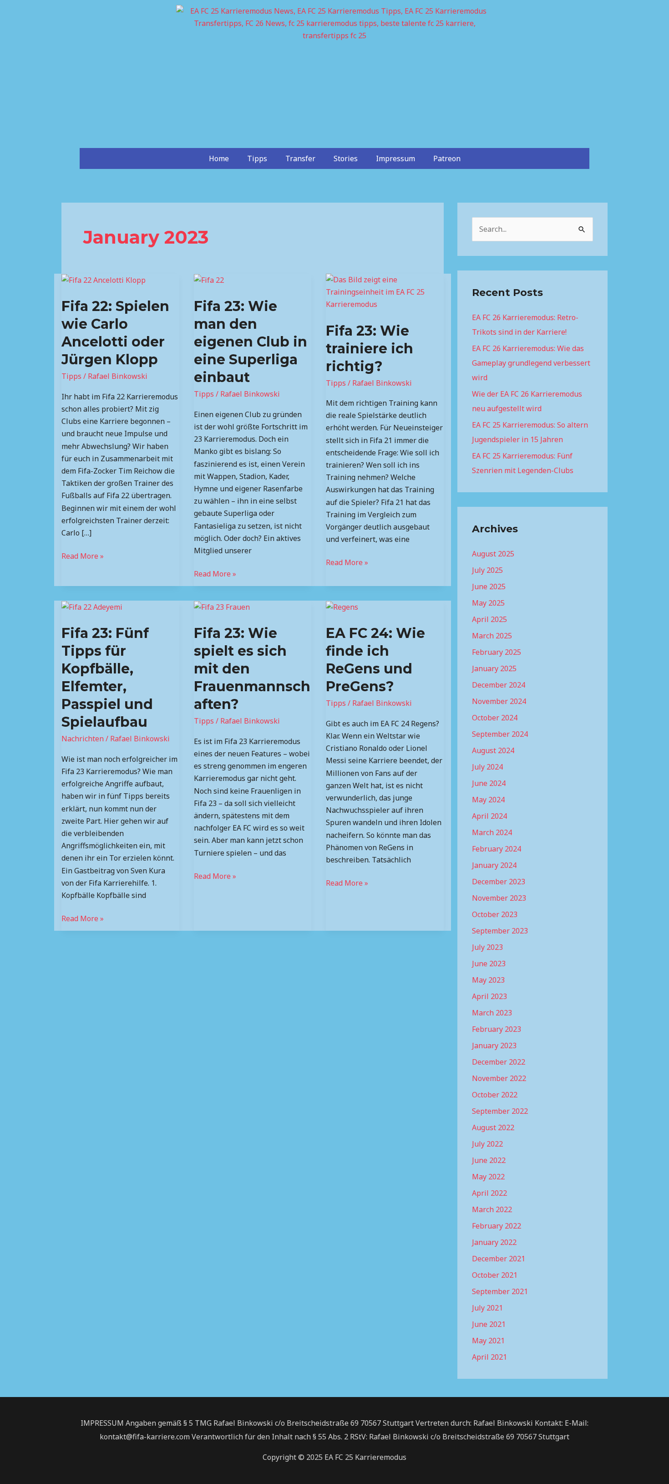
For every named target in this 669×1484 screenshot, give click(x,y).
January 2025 (494, 668)
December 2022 (498, 1062)
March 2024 (492, 832)
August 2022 (493, 1127)
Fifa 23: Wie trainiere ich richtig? (369, 348)
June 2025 (489, 586)
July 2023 (487, 947)
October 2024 (494, 718)
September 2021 (500, 1291)
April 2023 (489, 996)
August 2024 (493, 750)
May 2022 (488, 1177)
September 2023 (500, 931)
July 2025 (487, 570)
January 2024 (494, 865)
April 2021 (489, 1357)
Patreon (447, 158)
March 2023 (492, 1013)
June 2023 (489, 964)
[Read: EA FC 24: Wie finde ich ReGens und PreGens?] (342, 607)
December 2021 (498, 1259)
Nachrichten (82, 739)
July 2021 (487, 1308)
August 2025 (493, 554)
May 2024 (488, 800)
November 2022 (499, 1078)
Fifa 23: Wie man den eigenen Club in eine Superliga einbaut (250, 342)
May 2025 (488, 603)
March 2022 (492, 1209)
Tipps (257, 158)
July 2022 (487, 1144)
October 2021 (494, 1275)
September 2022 (500, 1111)
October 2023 (494, 914)
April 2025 (489, 619)
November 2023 (499, 898)
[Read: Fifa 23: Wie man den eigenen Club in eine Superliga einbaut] (209, 280)
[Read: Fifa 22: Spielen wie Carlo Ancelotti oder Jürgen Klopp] (103, 280)
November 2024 (499, 701)
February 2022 (496, 1226)
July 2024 (487, 767)
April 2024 (489, 816)
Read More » (82, 555)
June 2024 (489, 783)
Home (219, 158)
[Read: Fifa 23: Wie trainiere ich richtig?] (385, 291)
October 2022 (494, 1095)
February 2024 (496, 849)
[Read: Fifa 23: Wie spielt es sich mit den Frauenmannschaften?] (222, 607)
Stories (346, 158)
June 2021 (489, 1324)
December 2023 (498, 882)
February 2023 (496, 1029)
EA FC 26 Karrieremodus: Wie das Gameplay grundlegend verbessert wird (531, 362)
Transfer (300, 158)
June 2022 (489, 1160)
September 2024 (500, 734)
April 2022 (489, 1193)
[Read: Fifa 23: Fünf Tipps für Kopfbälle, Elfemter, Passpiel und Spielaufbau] (91, 607)
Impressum (395, 158)
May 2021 (488, 1341)
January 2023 (494, 1045)
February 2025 (496, 652)
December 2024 (498, 685)
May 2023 (488, 980)
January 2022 (494, 1242)
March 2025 (492, 636)
